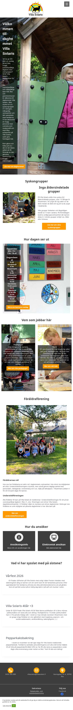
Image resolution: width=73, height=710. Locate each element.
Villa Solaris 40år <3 (19, 606)
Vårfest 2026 (14, 576)
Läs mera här (7, 706)
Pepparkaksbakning (20, 638)
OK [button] (14, 705)
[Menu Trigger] (66, 4)
